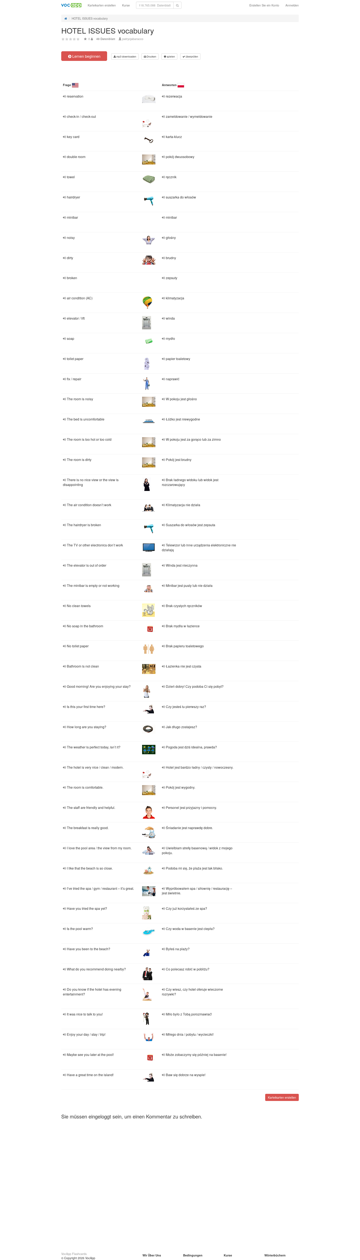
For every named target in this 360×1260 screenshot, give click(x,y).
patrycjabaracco (132, 39)
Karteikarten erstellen (102, 5)
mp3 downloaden (126, 56)
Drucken (151, 56)
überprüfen (191, 56)
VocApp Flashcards (74, 1254)
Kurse (126, 5)
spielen (170, 56)
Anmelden (292, 5)
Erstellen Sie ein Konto (264, 5)
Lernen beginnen (85, 56)
